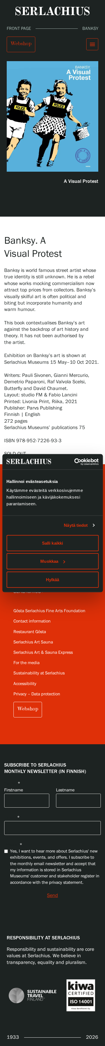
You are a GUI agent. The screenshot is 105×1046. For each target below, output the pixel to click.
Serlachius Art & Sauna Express (43, 652)
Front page (19, 28)
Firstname (13, 790)
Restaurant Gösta (29, 632)
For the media (26, 663)
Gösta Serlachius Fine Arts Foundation (49, 611)
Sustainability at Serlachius (39, 673)
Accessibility (24, 683)
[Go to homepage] (52, 11)
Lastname (65, 790)
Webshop (21, 43)
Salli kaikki (52, 542)
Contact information (32, 621)
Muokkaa (49, 561)
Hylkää (52, 579)
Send (52, 895)
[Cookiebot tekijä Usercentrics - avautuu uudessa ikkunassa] (75, 461)
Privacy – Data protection (36, 694)
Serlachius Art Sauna (33, 642)
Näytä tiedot (76, 525)
